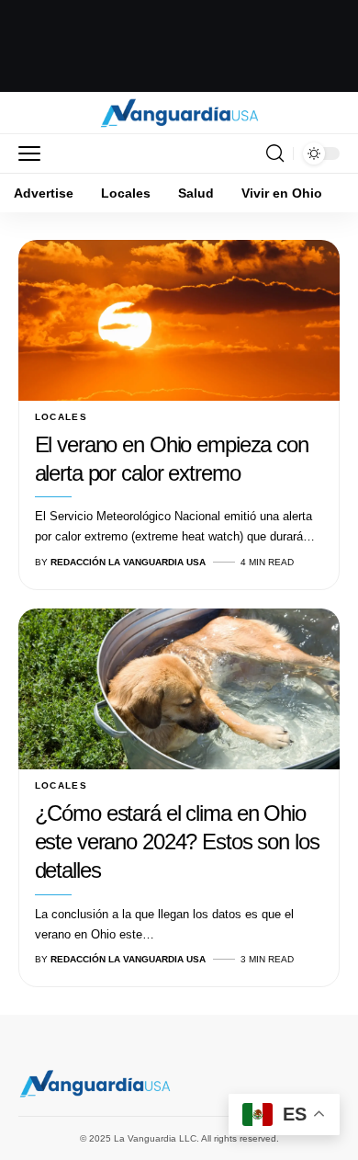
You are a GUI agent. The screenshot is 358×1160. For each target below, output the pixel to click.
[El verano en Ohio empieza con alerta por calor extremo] (179, 320)
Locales (61, 417)
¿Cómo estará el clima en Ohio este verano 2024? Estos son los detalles (177, 841)
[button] (34, 153)
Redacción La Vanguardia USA (128, 562)
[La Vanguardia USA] (179, 113)
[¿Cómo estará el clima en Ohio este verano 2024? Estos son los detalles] (179, 688)
